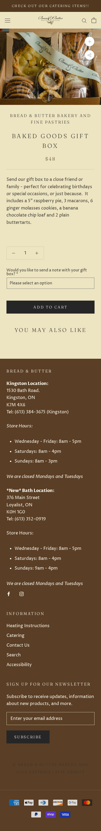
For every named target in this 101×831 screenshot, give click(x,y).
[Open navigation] (7, 20)
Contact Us (18, 645)
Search (13, 655)
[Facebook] (8, 593)
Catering (15, 636)
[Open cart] (94, 20)
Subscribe (28, 736)
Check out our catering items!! (50, 6)
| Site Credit (68, 772)
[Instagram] (21, 593)
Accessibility (19, 665)
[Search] (84, 20)
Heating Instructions (28, 626)
